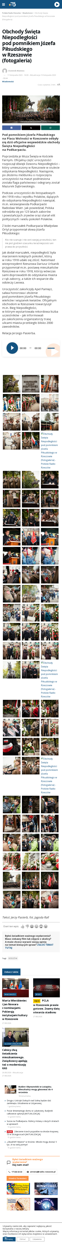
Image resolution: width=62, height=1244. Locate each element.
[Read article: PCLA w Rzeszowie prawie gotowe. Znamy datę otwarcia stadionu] (46, 987)
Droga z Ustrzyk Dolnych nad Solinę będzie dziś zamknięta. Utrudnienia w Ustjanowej (29, 1102)
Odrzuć (23, 1239)
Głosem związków (13, 1044)
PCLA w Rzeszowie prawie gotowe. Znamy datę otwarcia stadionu (46, 1006)
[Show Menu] (3, 4)
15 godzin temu (14, 1137)
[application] (31, 348)
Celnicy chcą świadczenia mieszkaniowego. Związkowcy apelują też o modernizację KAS (14, 1059)
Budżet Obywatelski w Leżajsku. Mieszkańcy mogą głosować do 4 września (35, 1089)
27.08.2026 (6, 1023)
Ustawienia (37, 1239)
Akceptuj (9, 1239)
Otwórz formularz (18, 1178)
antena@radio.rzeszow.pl (43, 1171)
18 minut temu (24, 1096)
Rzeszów (13, 958)
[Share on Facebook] (11, 127)
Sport (38, 994)
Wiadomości (8, 81)
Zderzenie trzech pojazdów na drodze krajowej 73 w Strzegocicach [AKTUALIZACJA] (32, 1133)
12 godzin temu (14, 1116)
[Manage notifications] (5, 1238)
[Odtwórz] (12, 348)
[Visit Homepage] (12, 4)
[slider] (51, 348)
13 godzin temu (14, 1127)
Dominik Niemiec (16, 70)
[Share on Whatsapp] (50, 127)
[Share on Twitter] (31, 127)
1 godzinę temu (14, 1106)
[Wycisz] (45, 348)
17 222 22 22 (17, 1171)
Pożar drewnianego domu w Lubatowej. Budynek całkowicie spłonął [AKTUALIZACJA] (30, 1112)
